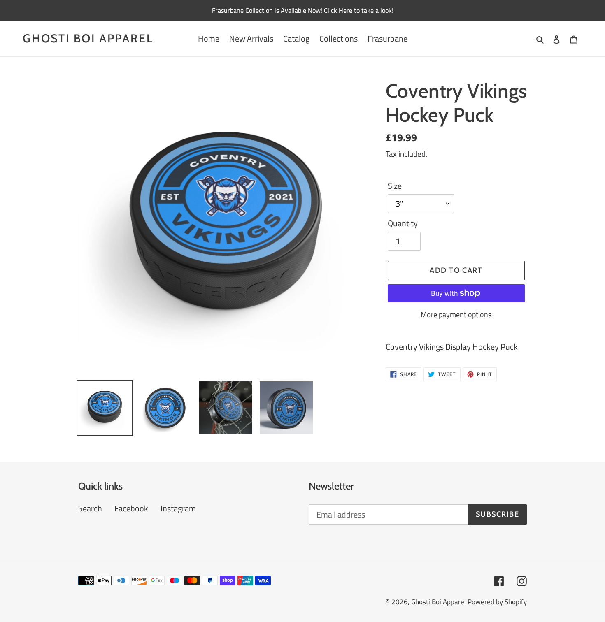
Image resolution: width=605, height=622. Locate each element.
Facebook (131, 508)
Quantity (403, 223)
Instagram (178, 508)
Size (395, 186)
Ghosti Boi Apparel (88, 38)
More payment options (456, 314)
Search (90, 508)
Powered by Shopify (497, 601)
